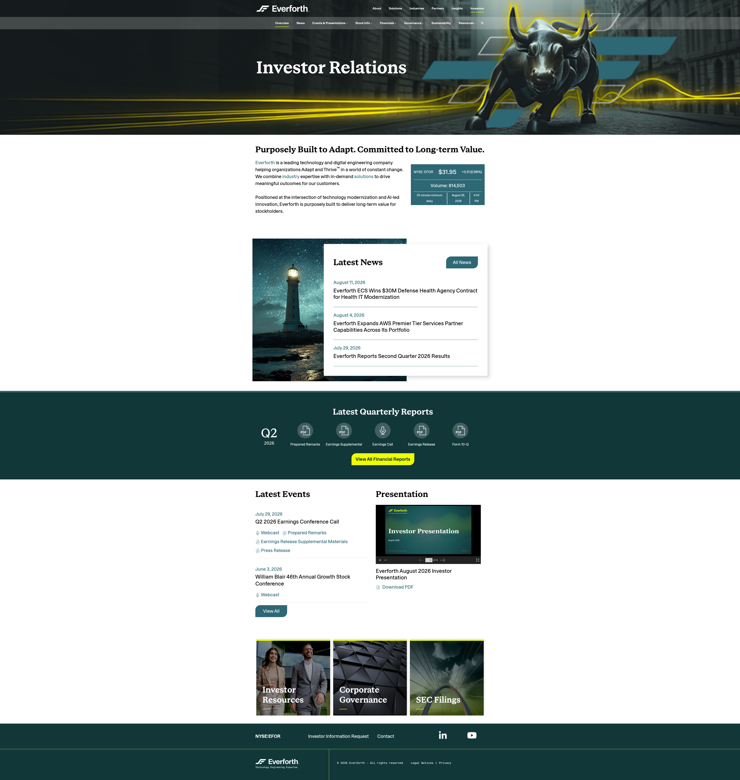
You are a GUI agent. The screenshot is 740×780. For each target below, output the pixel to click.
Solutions (395, 8)
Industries (417, 8)
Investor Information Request (338, 736)
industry (290, 176)
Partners (438, 8)
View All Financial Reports (383, 459)
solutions (363, 176)
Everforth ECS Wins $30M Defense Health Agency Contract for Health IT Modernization (405, 293)
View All (271, 611)
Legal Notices (422, 764)
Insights (457, 8)
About (377, 8)
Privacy (445, 764)
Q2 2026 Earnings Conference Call (297, 522)
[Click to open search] (481, 23)
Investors (477, 8)
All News (462, 262)
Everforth (265, 162)
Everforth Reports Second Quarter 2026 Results (391, 356)
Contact (385, 736)
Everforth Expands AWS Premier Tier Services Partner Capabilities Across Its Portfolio (398, 326)
